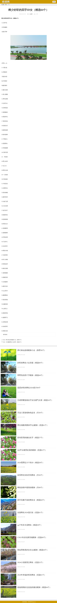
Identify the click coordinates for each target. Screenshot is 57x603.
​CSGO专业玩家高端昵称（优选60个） (32, 537)
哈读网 (2, 4)
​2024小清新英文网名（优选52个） (30, 562)
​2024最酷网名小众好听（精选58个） (14, 342)
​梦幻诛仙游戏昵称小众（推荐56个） (14, 339)
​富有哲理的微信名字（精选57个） (30, 438)
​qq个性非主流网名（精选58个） (29, 525)
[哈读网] (5, 3)
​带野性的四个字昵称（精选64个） (30, 375)
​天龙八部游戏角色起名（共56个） (30, 413)
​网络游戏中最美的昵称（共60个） (30, 487)
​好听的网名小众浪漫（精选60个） (30, 363)
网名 (6, 4)
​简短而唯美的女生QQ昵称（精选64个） (32, 550)
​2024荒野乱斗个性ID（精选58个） (30, 463)
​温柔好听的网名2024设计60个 (29, 388)
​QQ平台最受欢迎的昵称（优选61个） (32, 450)
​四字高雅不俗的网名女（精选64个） (31, 500)
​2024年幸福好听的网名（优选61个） (31, 575)
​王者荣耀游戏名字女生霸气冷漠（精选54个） (35, 400)
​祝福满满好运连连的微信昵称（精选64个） (34, 587)
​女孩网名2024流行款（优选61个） (30, 512)
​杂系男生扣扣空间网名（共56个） (30, 475)
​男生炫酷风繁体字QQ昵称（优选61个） (32, 425)
